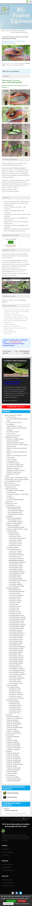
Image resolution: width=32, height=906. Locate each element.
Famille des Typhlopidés (13, 525)
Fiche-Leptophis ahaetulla (15, 569)
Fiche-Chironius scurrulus (19, 32)
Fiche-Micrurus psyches (15, 696)
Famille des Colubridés (12, 547)
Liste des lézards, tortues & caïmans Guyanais (16, 479)
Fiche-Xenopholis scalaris (15, 683)
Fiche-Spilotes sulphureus (15, 584)
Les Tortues (9, 738)
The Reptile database (9, 324)
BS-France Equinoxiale (18, 30)
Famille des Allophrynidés (13, 753)
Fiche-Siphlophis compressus (16, 668)
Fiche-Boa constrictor (14, 534)
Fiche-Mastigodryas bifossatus (17, 571)
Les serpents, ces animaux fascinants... (14, 315)
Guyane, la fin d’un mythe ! (14, 435)
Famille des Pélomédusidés (14, 747)
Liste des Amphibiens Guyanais (12, 481)
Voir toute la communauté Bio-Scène (16, 813)
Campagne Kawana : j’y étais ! (14, 426)
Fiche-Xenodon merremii (15, 676)
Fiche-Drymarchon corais (15, 564)
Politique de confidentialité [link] (21, 903)
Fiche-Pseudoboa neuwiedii (16, 661)
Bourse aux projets (7, 879)
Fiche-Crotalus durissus (15, 711)
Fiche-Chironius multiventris (16, 558)
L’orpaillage (9, 430)
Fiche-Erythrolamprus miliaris (16, 622)
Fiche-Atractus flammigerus (16, 595)
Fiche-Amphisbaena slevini (15, 512)
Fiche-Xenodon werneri (15, 681)
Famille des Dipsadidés (13, 588)
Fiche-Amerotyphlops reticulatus (16, 527)
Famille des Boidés (12, 531)
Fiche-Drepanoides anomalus (16, 615)
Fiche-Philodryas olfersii (15, 654)
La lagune (9, 496)
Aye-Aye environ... (11, 41)
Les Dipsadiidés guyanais (14, 589)
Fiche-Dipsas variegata (15, 613)
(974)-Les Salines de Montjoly (12, 485)
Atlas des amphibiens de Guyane (15, 442)
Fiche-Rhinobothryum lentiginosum (18, 580)
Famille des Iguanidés (12, 720)
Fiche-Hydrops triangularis (15, 637)
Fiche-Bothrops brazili (14, 707)
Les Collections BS (8, 864)
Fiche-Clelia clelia (13, 604)
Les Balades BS (7, 867)
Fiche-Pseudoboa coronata (16, 659)
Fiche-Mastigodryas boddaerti (16, 573)
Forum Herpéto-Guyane (10, 331)
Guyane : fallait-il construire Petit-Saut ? (17, 428)
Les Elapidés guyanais (14, 687)
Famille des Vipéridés (12, 700)
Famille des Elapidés (12, 685)
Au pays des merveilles (13, 441)
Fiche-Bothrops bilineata (15, 705)
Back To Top (27, 818)
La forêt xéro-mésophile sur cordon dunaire (18, 494)
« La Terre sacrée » (11, 433)
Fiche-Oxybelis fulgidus (15, 577)
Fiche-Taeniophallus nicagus (16, 672)
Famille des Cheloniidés (13, 742)
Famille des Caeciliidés (13, 777)
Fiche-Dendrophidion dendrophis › (24, 352)
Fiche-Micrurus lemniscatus (16, 694)
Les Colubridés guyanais (14, 549)
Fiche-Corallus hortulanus (15, 540)
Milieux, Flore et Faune (11, 488)
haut (15, 351)
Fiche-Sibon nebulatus (15, 665)
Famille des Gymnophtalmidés (14, 718)
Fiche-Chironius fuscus (15, 556)
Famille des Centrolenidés (13, 757)
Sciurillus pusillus (12, 797)
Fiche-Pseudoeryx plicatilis (16, 663)
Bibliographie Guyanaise (12, 437)
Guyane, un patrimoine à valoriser (13, 415)
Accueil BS (6, 30)
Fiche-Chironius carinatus (15, 551)
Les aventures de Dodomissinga (15, 464)
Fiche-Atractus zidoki (14, 602)
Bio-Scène (6, 808)
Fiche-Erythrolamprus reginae (16, 626)
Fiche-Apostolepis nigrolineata (17, 591)
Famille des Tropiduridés (13, 731)
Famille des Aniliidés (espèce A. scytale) (17, 529)
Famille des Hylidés (12, 766)
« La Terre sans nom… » (12, 417)
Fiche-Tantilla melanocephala (16, 586)
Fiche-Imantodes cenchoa (15, 639)
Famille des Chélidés (12, 740)
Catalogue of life (8, 322)
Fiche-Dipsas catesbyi (15, 606)
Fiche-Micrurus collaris (15, 689)
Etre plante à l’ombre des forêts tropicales (17, 444)
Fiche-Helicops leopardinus (16, 632)
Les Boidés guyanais (13, 532)
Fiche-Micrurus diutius (14, 690)
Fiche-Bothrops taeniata (15, 709)
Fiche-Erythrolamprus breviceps (17, 619)
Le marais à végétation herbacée (15, 499)
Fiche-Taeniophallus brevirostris (17, 670)
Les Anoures (9, 751)
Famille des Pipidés (12, 771)
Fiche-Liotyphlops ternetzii (14, 520)
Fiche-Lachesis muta (14, 712)
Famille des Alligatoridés (13, 736)
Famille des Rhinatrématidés (14, 779)
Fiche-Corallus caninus (15, 536)
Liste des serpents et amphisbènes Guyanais (16, 477)
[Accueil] (29, 2)
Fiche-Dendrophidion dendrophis (17, 562)
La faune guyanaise (12, 461)
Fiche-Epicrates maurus (15, 545)
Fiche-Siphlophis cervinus (15, 667)
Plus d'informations (11, 400)
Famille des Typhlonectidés (14, 733)
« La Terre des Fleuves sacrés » (14, 422)
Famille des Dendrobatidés (13, 762)
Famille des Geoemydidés (13, 744)
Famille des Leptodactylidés (14, 768)
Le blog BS (5, 855)
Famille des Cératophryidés (14, 758)
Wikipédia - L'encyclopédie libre (12, 326)
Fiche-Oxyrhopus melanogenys (17, 646)
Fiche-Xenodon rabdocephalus (17, 678)
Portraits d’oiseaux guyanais (14, 472)
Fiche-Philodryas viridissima (16, 656)
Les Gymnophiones (11, 775)
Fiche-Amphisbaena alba (14, 508)
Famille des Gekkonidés (13, 716)
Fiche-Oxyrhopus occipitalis (16, 648)
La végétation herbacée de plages (15, 490)
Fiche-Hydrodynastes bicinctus (17, 634)
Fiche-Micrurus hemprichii (15, 692)
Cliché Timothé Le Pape (7, 63)
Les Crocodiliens (10, 734)
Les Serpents (9, 516)
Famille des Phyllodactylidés (14, 724)
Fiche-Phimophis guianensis (16, 657)
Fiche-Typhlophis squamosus (15, 521)
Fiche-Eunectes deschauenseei (17, 538)
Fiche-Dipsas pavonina (15, 611)
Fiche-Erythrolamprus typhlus (16, 628)
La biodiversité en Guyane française (15, 36)
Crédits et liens (9, 501)
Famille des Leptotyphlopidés (14, 523)
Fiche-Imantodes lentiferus (16, 641)
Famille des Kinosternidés (13, 746)
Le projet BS (6, 849)
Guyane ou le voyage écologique (15, 439)
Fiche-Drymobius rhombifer (16, 565)
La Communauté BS (8, 882)
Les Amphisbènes (10, 505)
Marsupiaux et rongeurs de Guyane (16, 470)
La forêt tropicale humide (13, 463)
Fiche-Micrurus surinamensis (16, 698)
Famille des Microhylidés (13, 769)
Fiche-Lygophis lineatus (15, 644)
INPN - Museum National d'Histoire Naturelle (15, 320)
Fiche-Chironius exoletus (15, 553)
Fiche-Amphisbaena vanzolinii (15, 514)
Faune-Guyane (8, 333)
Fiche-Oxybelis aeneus (15, 575)
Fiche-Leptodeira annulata (15, 643)
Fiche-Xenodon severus (15, 679)
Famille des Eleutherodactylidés (15, 764)
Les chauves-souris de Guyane (15, 466)
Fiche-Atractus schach (15, 599)
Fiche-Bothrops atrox (14, 703)
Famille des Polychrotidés (13, 722)
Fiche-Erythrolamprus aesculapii (17, 617)
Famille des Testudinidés (13, 749)
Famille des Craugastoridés (14, 760)
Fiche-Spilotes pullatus (15, 582)
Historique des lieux (11, 486)
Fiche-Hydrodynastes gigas (16, 635)
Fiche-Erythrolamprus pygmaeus (17, 624)
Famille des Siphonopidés (13, 780)
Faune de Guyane (11, 446)
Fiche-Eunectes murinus (15, 542)
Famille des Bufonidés (12, 755)
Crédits (7, 475)
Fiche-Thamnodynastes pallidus (17, 674)
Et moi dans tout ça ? (16, 407)
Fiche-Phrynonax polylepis (16, 578)
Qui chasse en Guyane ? (13, 431)
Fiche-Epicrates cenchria (15, 543)
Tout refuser (22, 901)
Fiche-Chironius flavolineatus (16, 554)
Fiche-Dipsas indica (14, 610)
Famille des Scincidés (12, 725)
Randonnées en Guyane (13, 474)
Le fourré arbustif (11, 492)
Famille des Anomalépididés (14, 518)
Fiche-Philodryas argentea (15, 652)
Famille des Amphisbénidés (14, 507)
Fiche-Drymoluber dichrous (16, 567)
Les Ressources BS (8, 870)
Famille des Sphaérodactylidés (15, 727)
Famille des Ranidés (12, 773)
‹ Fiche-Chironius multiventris (6, 352)
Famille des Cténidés (12, 793)
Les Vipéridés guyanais (14, 701)
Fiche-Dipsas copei (14, 608)
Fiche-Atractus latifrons (15, 597)
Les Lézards (9, 714)
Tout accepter (11, 901)
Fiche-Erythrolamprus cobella (16, 621)
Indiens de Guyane (11, 459)
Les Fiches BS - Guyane (10, 503)
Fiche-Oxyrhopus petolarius (16, 650)
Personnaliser (8, 903)
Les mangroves (11, 424)
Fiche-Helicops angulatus (15, 630)
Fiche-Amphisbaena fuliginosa (15, 510)
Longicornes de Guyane (13, 468)
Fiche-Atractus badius (14, 593)
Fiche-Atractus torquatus (15, 600)
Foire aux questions (8, 852)
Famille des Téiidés (12, 729)
